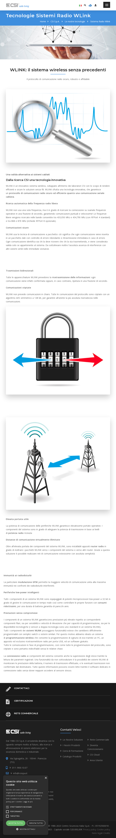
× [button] (46, 778)
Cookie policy (103, 829)
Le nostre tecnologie (75, 21)
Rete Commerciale (26, 713)
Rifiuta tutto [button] (36, 823)
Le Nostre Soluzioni (73, 739)
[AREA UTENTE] (96, 5)
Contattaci (21, 688)
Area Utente (96, 760)
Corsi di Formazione (73, 750)
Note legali (97, 833)
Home (43, 21)
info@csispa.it (20, 773)
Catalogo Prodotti (72, 756)
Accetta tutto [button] (16, 823)
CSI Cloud (95, 754)
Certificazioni (23, 700)
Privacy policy (89, 829)
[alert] (25, 805)
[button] (25, 829)
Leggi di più (28, 801)
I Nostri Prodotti (71, 745)
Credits (106, 833)
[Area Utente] (90, 5)
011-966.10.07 (19, 767)
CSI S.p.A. (55, 21)
